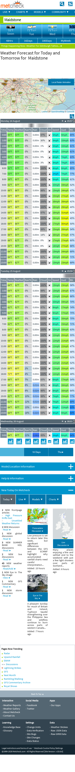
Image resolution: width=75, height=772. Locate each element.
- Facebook (31, 705)
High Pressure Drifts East (12, 517)
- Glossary (7, 730)
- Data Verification (35, 730)
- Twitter (30, 708)
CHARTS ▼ (22, 12)
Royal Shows (10, 686)
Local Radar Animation (61, 82)
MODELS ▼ (40, 12)
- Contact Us (8, 715)
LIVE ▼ (7, 12)
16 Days (36, 452)
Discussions (12, 664)
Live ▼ (22, 499)
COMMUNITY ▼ (60, 12)
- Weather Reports (11, 705)
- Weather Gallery (11, 708)
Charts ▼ (54, 499)
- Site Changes (33, 737)
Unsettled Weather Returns (12, 522)
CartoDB (70, 111)
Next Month (10, 675)
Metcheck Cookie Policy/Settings (48, 748)
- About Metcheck (11, 712)
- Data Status (32, 741)
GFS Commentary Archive (17, 682)
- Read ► (6, 529)
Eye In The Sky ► (37, 597)
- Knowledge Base (11, 727)
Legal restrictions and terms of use (17, 748)
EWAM (7, 660)
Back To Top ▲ (37, 694)
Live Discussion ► (63, 543)
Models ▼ (37, 499)
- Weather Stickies (59, 727)
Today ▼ (8, 499)
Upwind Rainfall (12, 657)
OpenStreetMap (57, 111)
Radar (7, 653)
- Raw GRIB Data (58, 734)
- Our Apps (55, 705)
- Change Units (33, 727)
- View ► (6, 577)
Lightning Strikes (12, 667)
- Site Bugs (31, 734)
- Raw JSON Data (58, 730)
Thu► (61, 452)
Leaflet (44, 111)
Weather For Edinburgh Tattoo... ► (45, 45)
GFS (6, 671)
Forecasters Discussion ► (38, 529)
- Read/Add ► (9, 568)
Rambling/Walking (13, 678)
